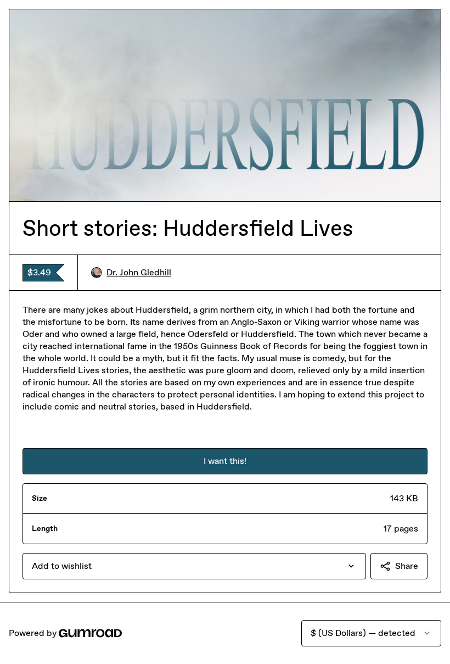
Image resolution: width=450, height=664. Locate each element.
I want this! (225, 461)
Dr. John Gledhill (138, 272)
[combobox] (194, 566)
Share (406, 566)
